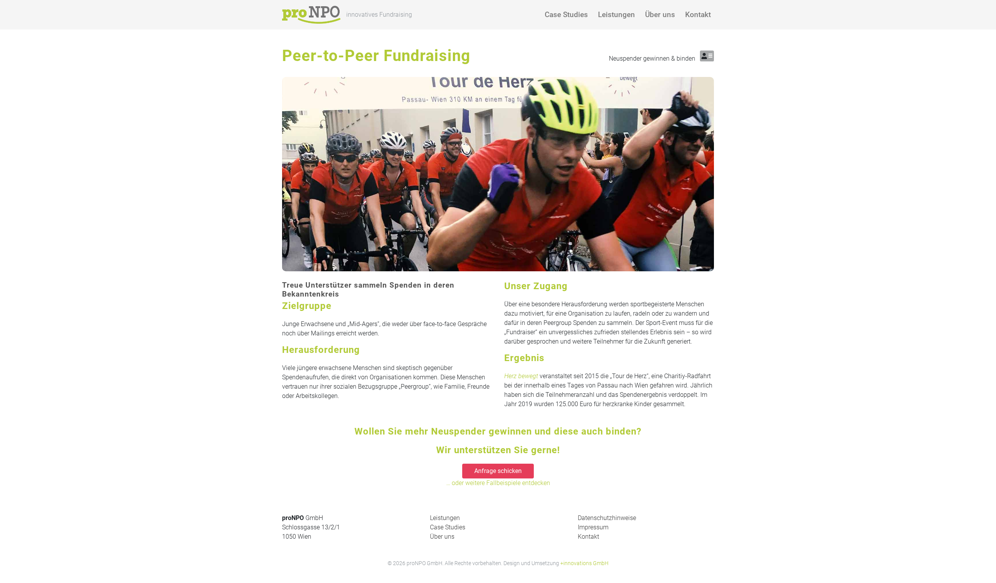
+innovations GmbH (584, 563)
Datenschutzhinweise (607, 518)
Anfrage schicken (498, 471)
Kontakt (698, 14)
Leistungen (616, 14)
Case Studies (566, 14)
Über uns (660, 14)
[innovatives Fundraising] (311, 15)
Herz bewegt (521, 376)
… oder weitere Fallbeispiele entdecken (498, 483)
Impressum (593, 527)
